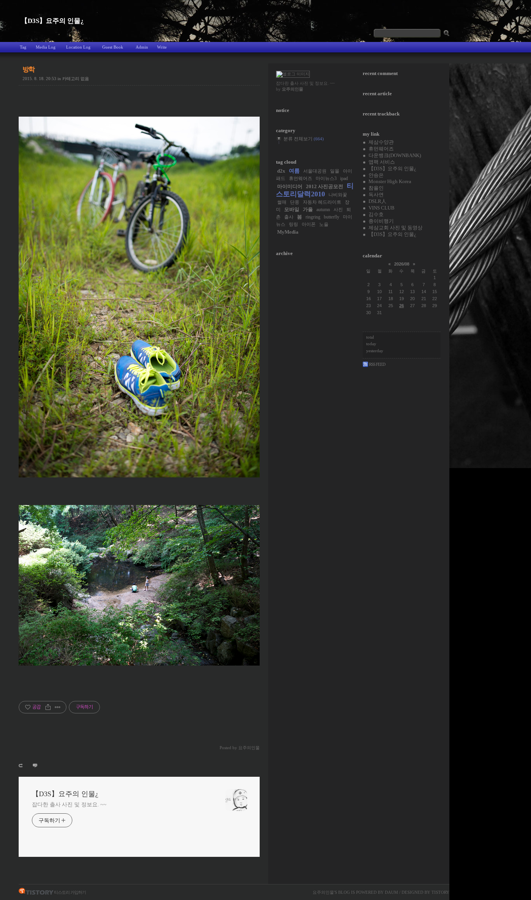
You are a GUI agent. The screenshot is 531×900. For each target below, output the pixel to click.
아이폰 (309, 224)
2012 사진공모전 (324, 186)
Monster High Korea (390, 181)
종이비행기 (381, 221)
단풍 (294, 202)
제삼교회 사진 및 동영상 (396, 228)
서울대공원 (315, 171)
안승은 (376, 175)
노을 (323, 224)
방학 (29, 69)
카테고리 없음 (75, 78)
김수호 (376, 214)
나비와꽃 (337, 194)
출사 (288, 217)
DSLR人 (377, 201)
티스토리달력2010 (315, 189)
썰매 (281, 202)
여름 (294, 171)
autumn (323, 209)
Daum (391, 892)
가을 (308, 209)
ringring (313, 217)
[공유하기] (48, 707)
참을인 (376, 188)
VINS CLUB (382, 208)
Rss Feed (376, 364)
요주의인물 (323, 892)
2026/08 (401, 264)
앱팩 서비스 (382, 162)
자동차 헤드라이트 (322, 202)
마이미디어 (289, 186)
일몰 (334, 171)
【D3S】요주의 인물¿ (52, 20)
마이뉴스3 (326, 178)
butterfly (331, 217)
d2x (281, 171)
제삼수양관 (381, 142)
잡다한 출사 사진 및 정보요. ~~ (69, 804)
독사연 (376, 194)
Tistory (440, 892)
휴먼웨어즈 (300, 178)
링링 (293, 224)
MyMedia (288, 232)
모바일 (291, 209)
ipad (344, 178)
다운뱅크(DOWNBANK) (395, 155)
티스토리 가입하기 (70, 892)
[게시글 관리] (58, 707)
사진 (338, 209)
